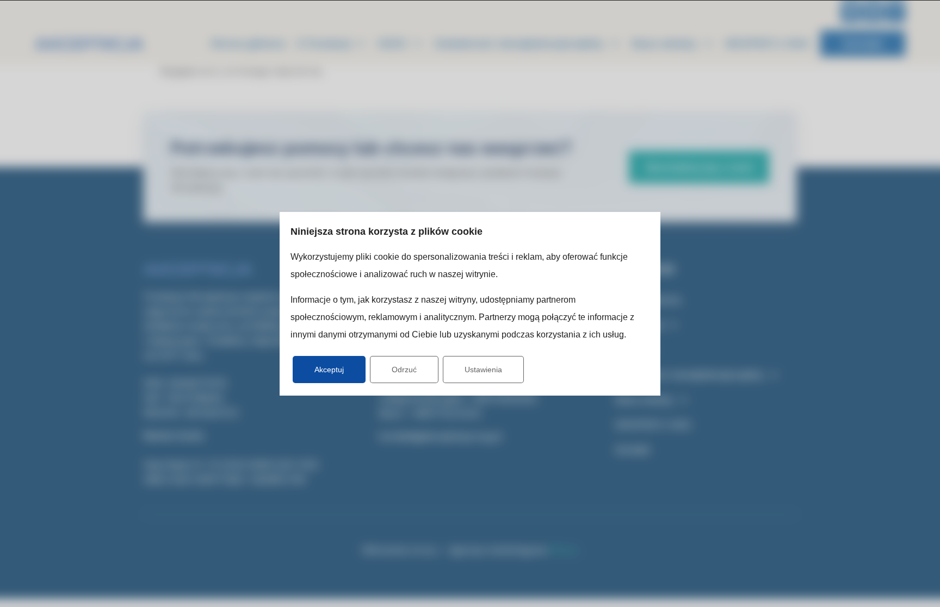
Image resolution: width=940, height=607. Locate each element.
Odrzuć (404, 369)
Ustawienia (483, 369)
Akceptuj (329, 369)
